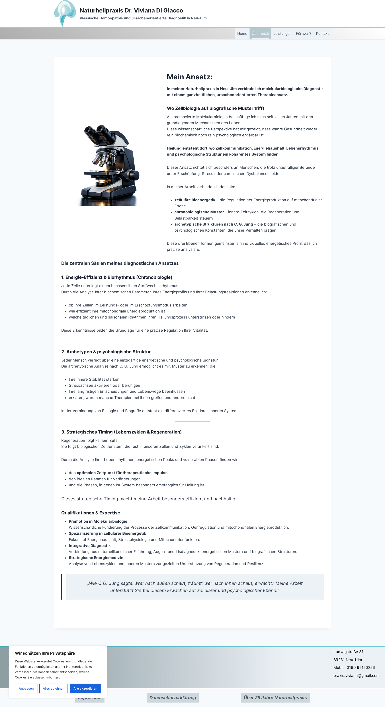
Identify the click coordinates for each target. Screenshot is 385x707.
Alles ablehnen (53, 688)
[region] (58, 672)
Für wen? (303, 33)
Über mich (260, 33)
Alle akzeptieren (85, 688)
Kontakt (322, 33)
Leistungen (282, 33)
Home (242, 33)
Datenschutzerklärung (172, 697)
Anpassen (26, 688)
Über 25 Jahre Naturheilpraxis (275, 697)
